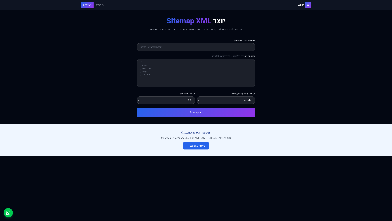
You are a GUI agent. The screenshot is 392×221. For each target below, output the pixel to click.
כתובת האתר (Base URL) (244, 40)
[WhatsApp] (8, 212)
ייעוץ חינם (87, 5)
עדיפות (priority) (187, 93)
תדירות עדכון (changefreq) (243, 93)
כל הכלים (100, 5)
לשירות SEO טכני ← (196, 145)
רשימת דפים (233, 56)
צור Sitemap (196, 112)
